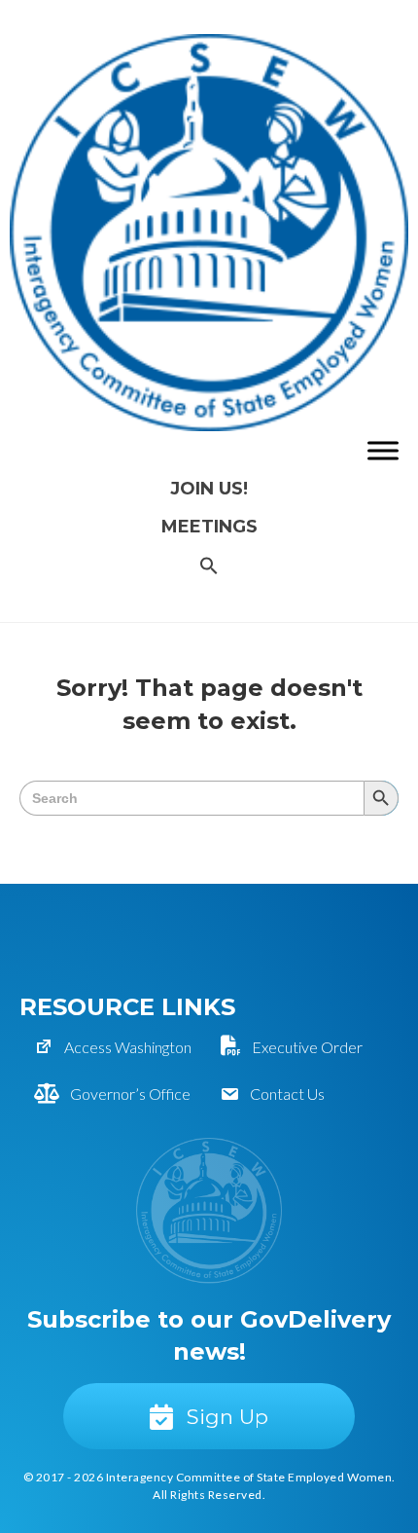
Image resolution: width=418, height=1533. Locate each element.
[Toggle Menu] (383, 450)
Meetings (209, 526)
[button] (209, 567)
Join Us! (209, 488)
